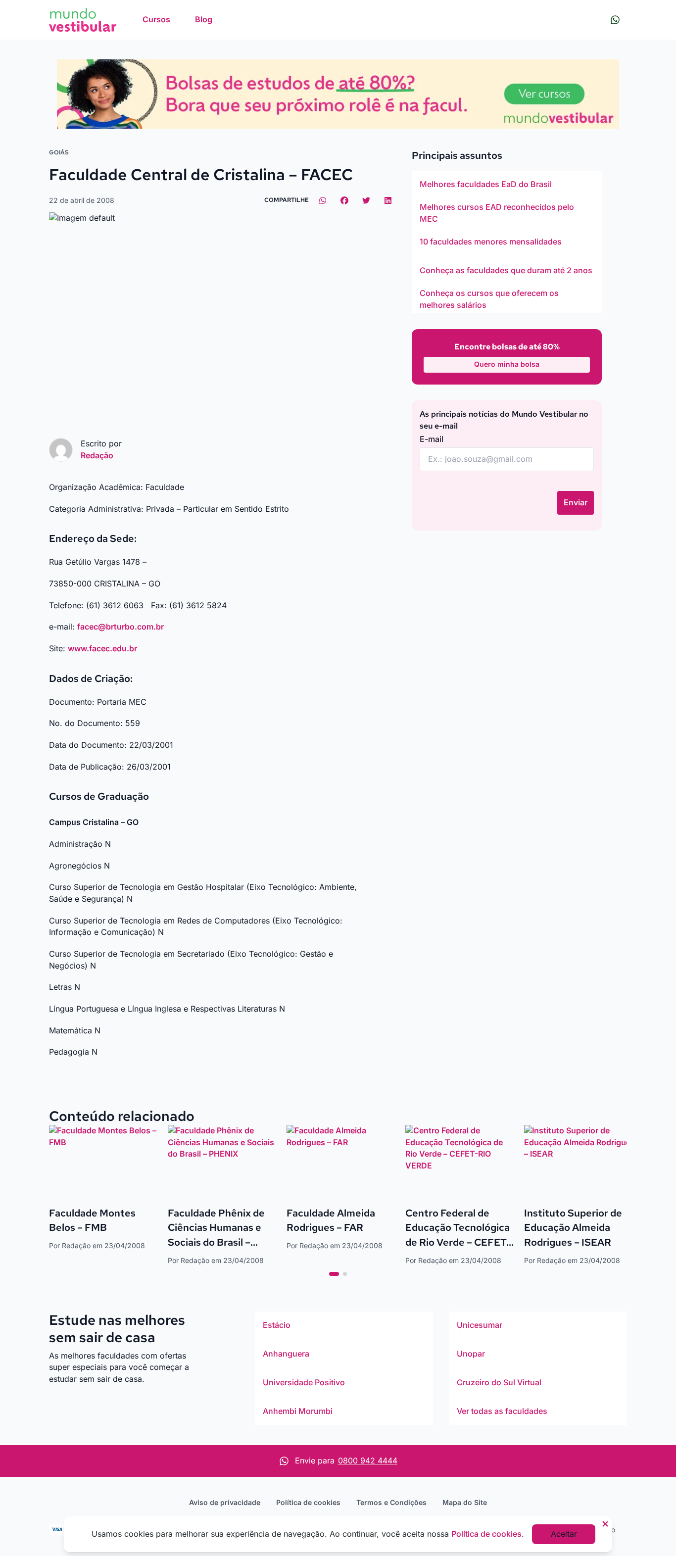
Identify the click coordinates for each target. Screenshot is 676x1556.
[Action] (338, 94)
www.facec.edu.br (102, 648)
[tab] (334, 1274)
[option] (507, 184)
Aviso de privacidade (224, 1502)
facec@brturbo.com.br (120, 627)
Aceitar (564, 1534)
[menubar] (177, 20)
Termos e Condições (391, 1502)
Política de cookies (308, 1502)
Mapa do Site (464, 1502)
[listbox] (507, 242)
